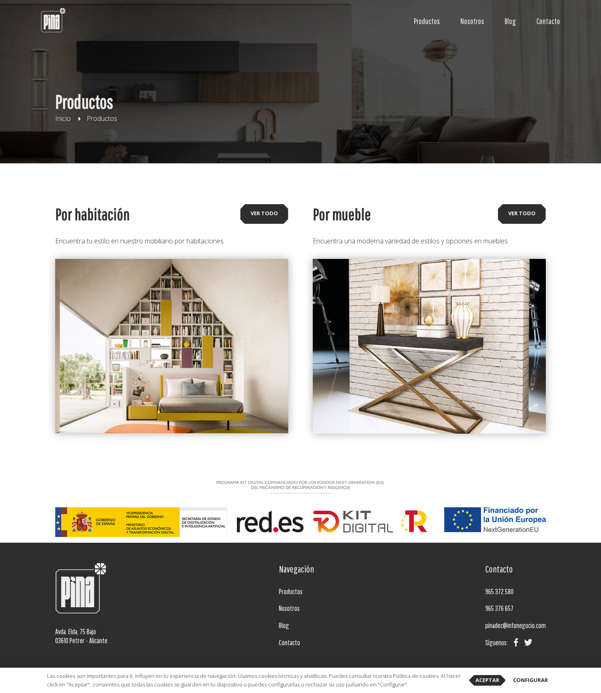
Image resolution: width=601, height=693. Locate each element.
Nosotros (472, 21)
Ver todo (264, 213)
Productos (427, 21)
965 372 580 (499, 591)
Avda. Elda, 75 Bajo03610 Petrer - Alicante (81, 636)
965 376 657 (499, 608)
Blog (510, 21)
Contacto (548, 21)
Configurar (530, 680)
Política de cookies (415, 676)
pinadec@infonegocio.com (515, 625)
